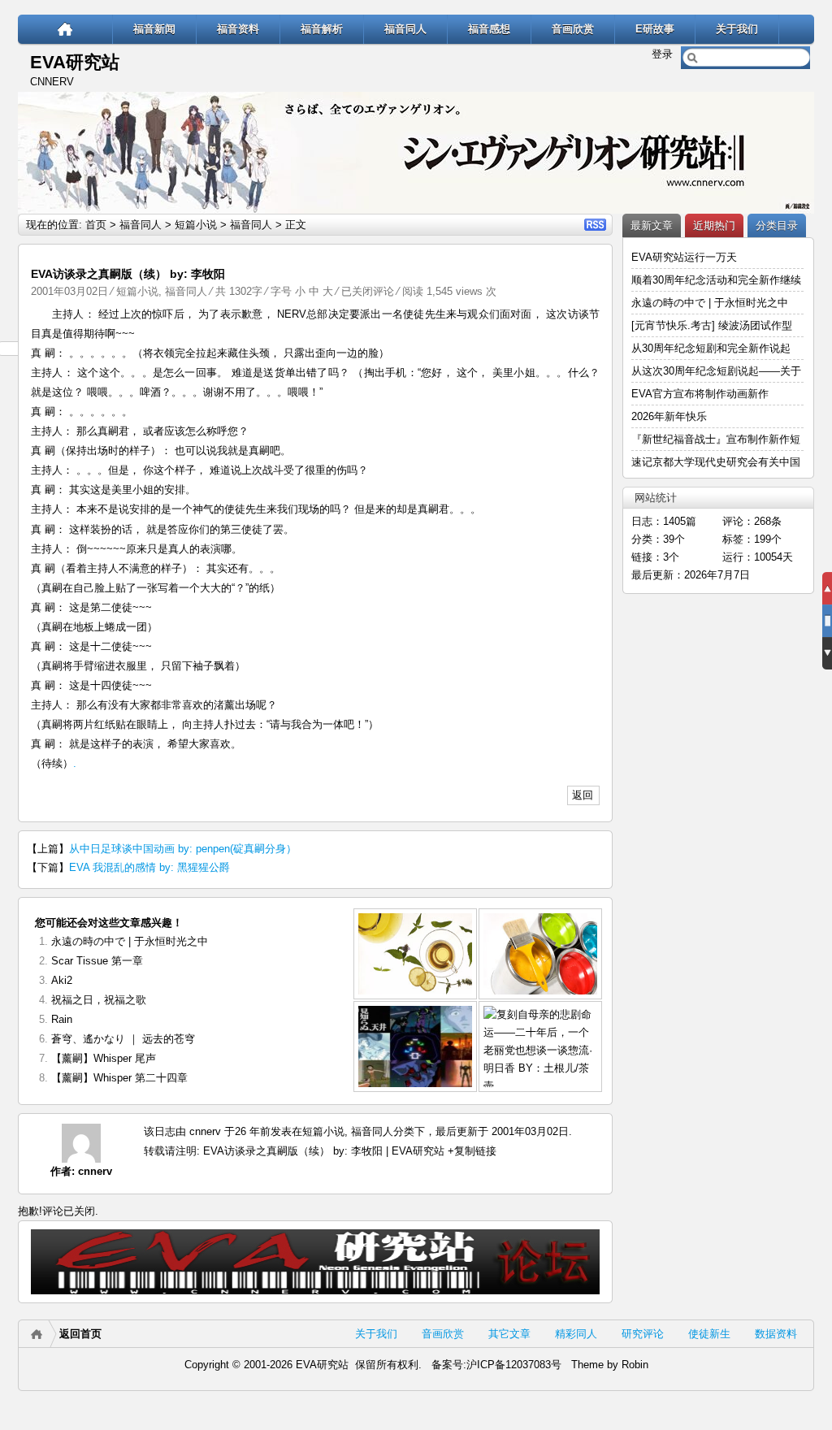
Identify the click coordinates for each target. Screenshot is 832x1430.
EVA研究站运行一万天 (684, 257)
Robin (635, 1364)
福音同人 (405, 29)
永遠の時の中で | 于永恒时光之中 (131, 941)
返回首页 (80, 1334)
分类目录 (777, 225)
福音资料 (238, 29)
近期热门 (714, 225)
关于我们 (737, 29)
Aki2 (61, 980)
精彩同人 (576, 1334)
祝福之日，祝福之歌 (98, 1000)
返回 (582, 795)
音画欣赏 (573, 29)
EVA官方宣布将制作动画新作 (700, 394)
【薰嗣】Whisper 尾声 (103, 1058)
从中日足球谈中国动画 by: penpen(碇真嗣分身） (183, 849)
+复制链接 (470, 1151)
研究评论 (643, 1334)
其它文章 (509, 1334)
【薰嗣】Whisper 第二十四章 (119, 1078)
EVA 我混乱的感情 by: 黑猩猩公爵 (149, 867)
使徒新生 (709, 1334)
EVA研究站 (74, 62)
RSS (595, 225)
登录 (662, 54)
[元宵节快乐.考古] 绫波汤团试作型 (711, 325)
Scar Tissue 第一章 (97, 961)
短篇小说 (196, 225)
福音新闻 (154, 29)
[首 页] (65, 29)
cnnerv (95, 1171)
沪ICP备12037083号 (513, 1364)
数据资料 (776, 1334)
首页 (95, 225)
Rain (61, 1019)
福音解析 (322, 29)
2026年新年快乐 (669, 416)
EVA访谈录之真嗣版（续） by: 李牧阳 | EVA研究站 (323, 1151)
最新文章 (651, 225)
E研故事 (654, 29)
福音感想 (489, 29)
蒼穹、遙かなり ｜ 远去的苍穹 (123, 1039)
